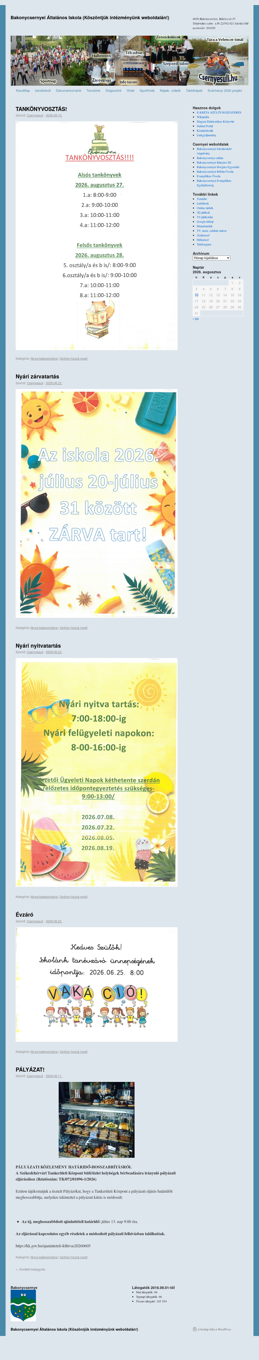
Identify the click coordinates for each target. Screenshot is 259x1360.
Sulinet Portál (205, 126)
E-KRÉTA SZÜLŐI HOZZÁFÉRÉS (219, 112)
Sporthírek (147, 90)
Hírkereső (203, 240)
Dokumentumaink (68, 90)
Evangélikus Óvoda (208, 176)
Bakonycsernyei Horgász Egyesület (218, 167)
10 (196, 295)
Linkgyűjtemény (206, 135)
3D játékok (203, 212)
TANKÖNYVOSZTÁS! (41, 108)
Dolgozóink (113, 90)
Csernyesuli (35, 115)
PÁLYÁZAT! (30, 1069)
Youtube (202, 199)
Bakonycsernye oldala (210, 158)
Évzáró (24, 914)
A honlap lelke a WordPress (214, 1329)
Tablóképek (194, 90)
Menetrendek (204, 226)
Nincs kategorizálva (44, 358)
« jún (196, 318)
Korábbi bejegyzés (30, 1269)
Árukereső (203, 235)
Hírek (131, 90)
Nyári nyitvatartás (38, 645)
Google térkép (205, 221)
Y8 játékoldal (205, 217)
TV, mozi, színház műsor (212, 231)
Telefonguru (204, 244)
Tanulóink (93, 90)
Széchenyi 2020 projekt (225, 90)
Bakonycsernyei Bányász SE (214, 162)
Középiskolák (205, 130)
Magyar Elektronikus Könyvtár (215, 121)
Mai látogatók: (145, 1292)
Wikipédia (203, 117)
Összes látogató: (146, 1301)
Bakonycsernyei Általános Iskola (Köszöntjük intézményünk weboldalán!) (90, 17)
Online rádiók (205, 208)
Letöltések (203, 203)
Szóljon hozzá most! (74, 358)
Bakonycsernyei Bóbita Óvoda (215, 171)
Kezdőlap (23, 90)
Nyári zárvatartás (37, 376)
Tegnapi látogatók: (147, 1297)
